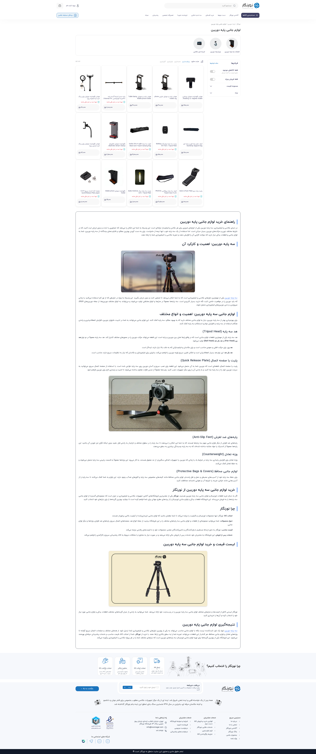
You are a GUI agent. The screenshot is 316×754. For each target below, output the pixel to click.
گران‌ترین (163, 62)
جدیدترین (177, 62)
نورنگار (238, 24)
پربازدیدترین (186, 62)
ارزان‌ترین (170, 62)
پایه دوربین (231, 24)
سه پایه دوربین (231, 339)
